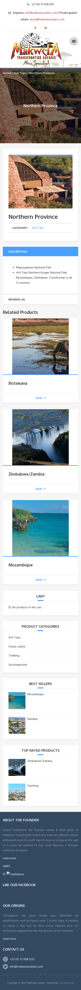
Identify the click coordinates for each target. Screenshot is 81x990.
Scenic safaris (16, 646)
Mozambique (20, 564)
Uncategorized (17, 664)
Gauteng (32, 785)
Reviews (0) (16, 299)
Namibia (32, 719)
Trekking (13, 655)
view (38, 398)
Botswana (17, 383)
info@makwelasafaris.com (41, 12)
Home (7, 73)
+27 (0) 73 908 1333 (22, 959)
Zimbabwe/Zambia (26, 474)
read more (9, 858)
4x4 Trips (20, 73)
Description (17, 251)
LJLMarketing (66, 983)
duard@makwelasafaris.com (47, 19)
